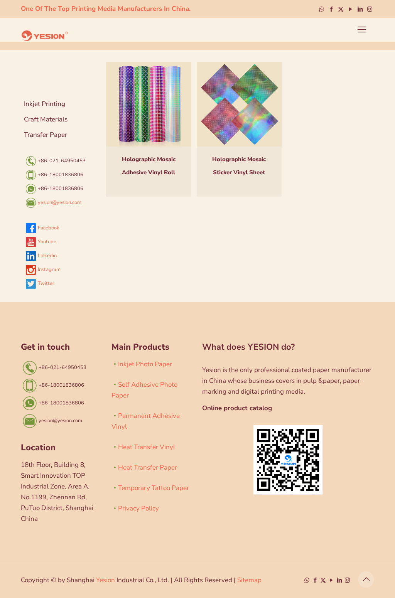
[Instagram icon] (370, 9)
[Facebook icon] (331, 9)
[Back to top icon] (366, 579)
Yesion (105, 580)
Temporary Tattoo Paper (153, 487)
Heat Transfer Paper (147, 467)
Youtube (47, 241)
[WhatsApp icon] (321, 9)
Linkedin (47, 255)
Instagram (49, 269)
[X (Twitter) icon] (341, 9)
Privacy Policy (138, 508)
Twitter (46, 283)
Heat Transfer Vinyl (146, 447)
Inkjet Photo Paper (145, 364)
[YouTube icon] (350, 9)
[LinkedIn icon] (360, 9)
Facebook (48, 227)
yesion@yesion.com (59, 202)
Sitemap (249, 580)
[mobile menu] (361, 29)
